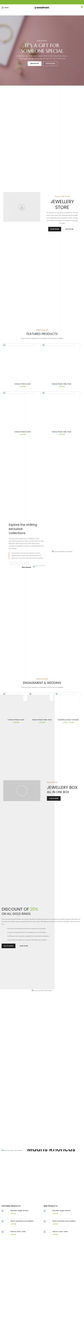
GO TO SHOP (8, 946)
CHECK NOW (53, 798)
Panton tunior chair (18, 1232)
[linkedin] (44, 2)
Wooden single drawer (19, 1211)
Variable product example (68, 720)
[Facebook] (36, 2)
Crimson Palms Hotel (22, 384)
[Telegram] (47, 2)
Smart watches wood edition (21, 1221)
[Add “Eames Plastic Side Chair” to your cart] (78, 350)
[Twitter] (39, 2)
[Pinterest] (42, 2)
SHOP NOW (54, 229)
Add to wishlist (38, 347)
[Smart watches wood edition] (5, 1223)
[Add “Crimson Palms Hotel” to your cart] (38, 350)
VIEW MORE (69, 229)
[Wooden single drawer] (5, 1213)
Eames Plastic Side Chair (61, 384)
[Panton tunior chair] (5, 1234)
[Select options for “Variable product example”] (78, 699)
